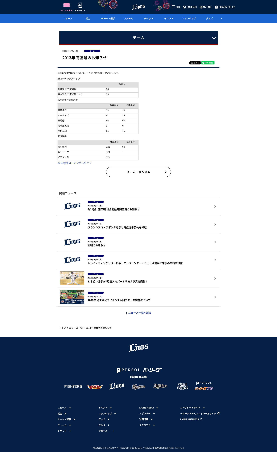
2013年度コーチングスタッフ (75, 163)
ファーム (128, 18)
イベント (169, 18)
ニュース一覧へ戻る (139, 312)
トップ (62, 327)
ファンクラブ (189, 18)
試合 (88, 18)
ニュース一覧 (76, 327)
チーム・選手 (108, 18)
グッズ (209, 18)
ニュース (67, 18)
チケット (148, 18)
